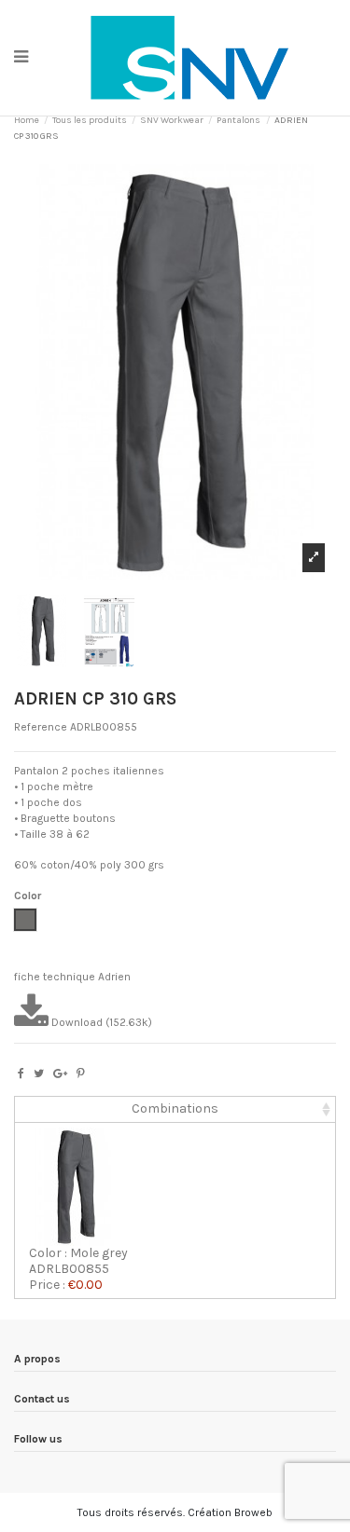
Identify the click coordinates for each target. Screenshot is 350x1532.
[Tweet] (39, 1073)
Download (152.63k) (100, 1022)
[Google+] (60, 1073)
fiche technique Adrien (72, 976)
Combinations (175, 1108)
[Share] (21, 1073)
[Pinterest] (81, 1073)
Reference (40, 726)
